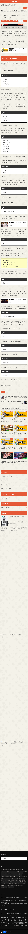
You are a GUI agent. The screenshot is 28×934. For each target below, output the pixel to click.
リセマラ (6, 878)
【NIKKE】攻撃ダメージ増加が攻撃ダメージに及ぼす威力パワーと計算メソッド (17, 528)
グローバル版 (3, 873)
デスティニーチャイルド (11, 391)
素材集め (17, 885)
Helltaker (5, 869)
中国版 (8, 880)
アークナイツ (4, 480)
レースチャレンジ (22, 878)
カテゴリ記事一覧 (5, 498)
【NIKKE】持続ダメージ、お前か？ (17, 517)
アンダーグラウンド (5, 871)
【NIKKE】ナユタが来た (16, 634)
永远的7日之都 (17, 883)
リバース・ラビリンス (13, 878)
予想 (20, 880)
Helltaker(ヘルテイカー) (7, 476)
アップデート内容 (19, 869)
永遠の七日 (4, 484)
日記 (2, 883)
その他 (3, 391)
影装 (25, 881)
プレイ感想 (18, 876)
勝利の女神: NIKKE (6, 488)
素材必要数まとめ (11, 885)
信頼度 (23, 880)
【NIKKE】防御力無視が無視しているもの (17, 742)
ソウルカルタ (3, 874)
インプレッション (19, 871)
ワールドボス (3, 880)
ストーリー (20, 873)
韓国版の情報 (10, 887)
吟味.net (14, 1)
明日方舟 (5, 883)
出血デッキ (3, 881)
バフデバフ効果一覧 (5, 876)
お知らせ (9, 869)
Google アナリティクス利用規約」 (12, 925)
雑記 (21, 885)
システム (15, 873)
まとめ (25, 391)
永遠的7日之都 (4, 885)
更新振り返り (11, 883)
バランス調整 (12, 876)
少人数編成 (21, 881)
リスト (2, 878)
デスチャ (20, 391)
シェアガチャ (9, 873)
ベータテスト (24, 876)
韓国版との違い (4, 887)
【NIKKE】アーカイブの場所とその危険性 (17, 522)
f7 (1, 869)
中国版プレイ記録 (14, 880)
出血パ (7, 881)
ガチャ (25, 871)
